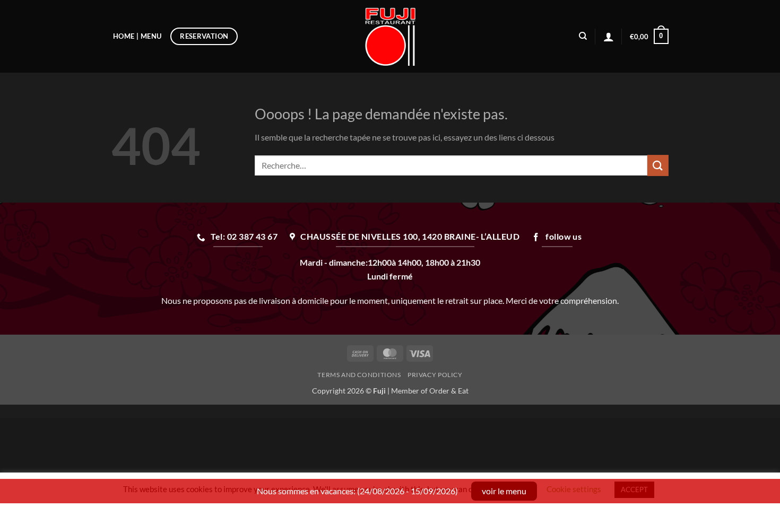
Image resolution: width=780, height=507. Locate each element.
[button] (649, 36)
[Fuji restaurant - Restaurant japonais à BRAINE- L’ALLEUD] (390, 36)
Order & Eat (449, 390)
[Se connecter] (608, 36)
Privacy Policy (435, 375)
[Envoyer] (658, 165)
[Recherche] (583, 36)
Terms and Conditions (359, 375)
